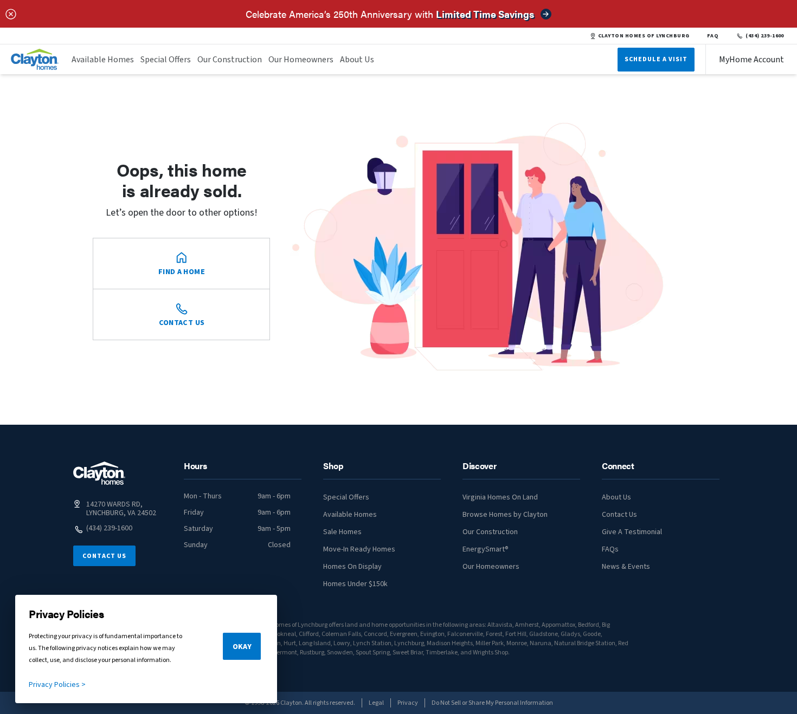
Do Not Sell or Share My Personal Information (492, 702)
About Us (357, 60)
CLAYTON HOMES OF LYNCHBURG (644, 36)
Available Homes (103, 60)
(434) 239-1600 (764, 36)
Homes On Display (352, 566)
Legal (376, 702)
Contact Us (104, 556)
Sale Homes (342, 532)
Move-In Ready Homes (359, 549)
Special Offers (165, 60)
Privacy (407, 702)
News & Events (626, 566)
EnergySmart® (485, 549)
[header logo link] (35, 59)
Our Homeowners (300, 60)
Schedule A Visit (656, 59)
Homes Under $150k (355, 584)
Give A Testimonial (632, 532)
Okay (242, 646)
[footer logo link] (99, 473)
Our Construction (229, 60)
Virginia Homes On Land (500, 497)
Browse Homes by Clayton (505, 514)
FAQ (713, 36)
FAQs (610, 549)
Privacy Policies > (57, 684)
